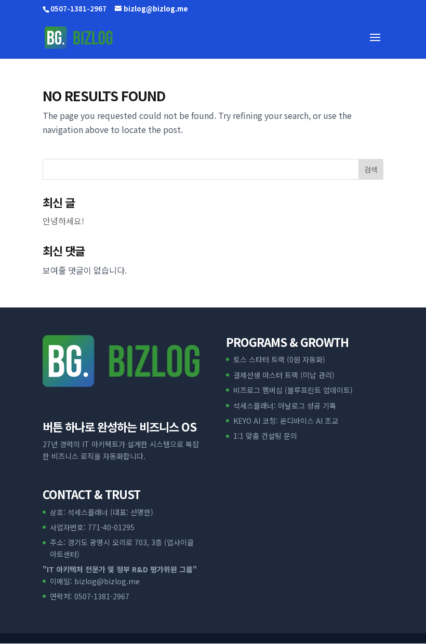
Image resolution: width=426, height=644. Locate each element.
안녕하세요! (63, 220)
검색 (371, 169)
